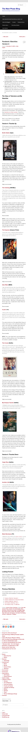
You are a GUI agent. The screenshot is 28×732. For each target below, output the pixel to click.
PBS (15, 611)
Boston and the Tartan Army (8, 647)
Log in (3, 712)
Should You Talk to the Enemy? (9, 633)
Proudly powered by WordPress (14, 724)
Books (5, 663)
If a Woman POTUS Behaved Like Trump (11, 642)
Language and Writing (9, 687)
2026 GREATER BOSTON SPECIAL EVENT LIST (12, 19)
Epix (15, 610)
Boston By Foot (7, 655)
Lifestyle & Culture (6, 679)
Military (5, 689)
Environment (5, 670)
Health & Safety (5, 678)
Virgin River (5, 462)
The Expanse (6, 230)
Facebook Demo (21, 22)
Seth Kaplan (6, 674)
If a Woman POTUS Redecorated (9, 640)
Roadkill (4, 309)
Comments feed (5, 715)
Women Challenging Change (10, 693)
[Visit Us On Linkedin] (13, 627)
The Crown (5, 343)
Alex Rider (5, 285)
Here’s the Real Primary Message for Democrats (13, 639)
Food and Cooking (8, 684)
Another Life (5, 482)
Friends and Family (8, 686)
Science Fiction (9, 607)
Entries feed (5, 714)
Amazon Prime (5, 609)
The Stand (18, 613)
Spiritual (6, 690)
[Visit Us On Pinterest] (11, 627)
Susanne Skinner (8, 676)
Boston (3, 654)
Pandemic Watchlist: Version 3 (11, 601)
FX (17, 610)
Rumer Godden (19, 536)
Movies (5, 665)
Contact (14, 22)
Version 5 (4, 614)
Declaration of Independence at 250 (10, 645)
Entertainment (5, 662)
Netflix (12, 611)
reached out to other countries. (11, 112)
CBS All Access (10, 610)
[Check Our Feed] (6, 627)
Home (3, 16)
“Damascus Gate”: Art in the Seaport (10, 644)
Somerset (4, 695)
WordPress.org (5, 717)
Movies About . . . (5, 25)
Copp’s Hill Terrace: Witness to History (11, 637)
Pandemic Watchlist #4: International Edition (14, 599)
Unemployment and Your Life (9, 648)
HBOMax (20, 610)
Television (15, 607)
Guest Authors (5, 673)
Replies (14, 614)
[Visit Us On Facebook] (3, 627)
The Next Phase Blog (11, 8)
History (5, 657)
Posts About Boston (15, 25)
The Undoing (6, 188)
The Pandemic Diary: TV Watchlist (12, 604)
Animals (6, 681)
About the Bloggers (6, 22)
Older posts (5, 36)
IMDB (23, 610)
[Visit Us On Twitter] (8, 627)
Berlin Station (6, 133)
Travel (5, 692)
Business (4, 659)
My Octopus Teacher (8, 402)
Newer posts (22, 36)
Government (5, 671)
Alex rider (23, 607)
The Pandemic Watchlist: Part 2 (11, 603)
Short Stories (5, 28)
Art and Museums (8, 682)
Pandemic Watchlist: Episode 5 (11, 598)
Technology (6, 660)
